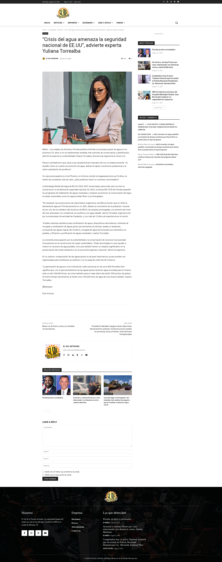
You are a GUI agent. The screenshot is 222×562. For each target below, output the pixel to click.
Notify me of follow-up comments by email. (62, 472)
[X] (171, 1)
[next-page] (48, 411)
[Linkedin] (77, 65)
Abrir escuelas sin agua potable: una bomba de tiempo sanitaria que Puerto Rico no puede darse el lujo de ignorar (158, 137)
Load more (158, 107)
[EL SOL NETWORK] (44, 58)
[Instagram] (167, 1)
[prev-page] (44, 411)
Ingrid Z (141, 124)
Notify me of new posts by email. (58, 475)
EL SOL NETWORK (52, 58)
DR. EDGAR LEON (144, 134)
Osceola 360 (108, 394)
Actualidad (52, 30)
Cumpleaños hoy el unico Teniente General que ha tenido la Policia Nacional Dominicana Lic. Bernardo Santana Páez (124, 542)
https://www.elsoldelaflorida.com (74, 350)
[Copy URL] (107, 65)
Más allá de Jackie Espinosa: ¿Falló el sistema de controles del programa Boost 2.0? (158, 157)
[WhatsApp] (89, 65)
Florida (60, 30)
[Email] (101, 65)
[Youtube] (178, 1)
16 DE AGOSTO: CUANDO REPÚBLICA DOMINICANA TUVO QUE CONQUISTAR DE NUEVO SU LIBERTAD (157, 127)
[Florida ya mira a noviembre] (56, 385)
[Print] (113, 65)
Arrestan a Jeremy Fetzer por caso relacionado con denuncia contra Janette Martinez (86, 400)
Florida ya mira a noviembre (52, 398)
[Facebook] (163, 1)
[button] (176, 23)
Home (44, 30)
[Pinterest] (72, 65)
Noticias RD (108, 548)
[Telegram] (95, 65)
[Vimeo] (174, 1)
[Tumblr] (83, 65)
